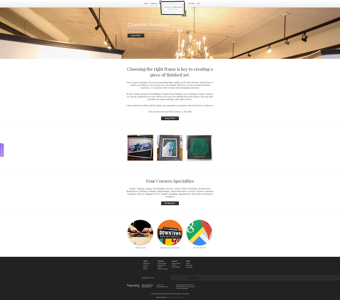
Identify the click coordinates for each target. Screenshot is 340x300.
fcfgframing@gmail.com (162, 286)
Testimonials (189, 267)
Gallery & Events (176, 263)
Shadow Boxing (162, 265)
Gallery (191, 3)
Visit (198, 3)
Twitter (156, 278)
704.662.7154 (160, 284)
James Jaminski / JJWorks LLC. (175, 297)
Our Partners (189, 265)
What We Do (146, 263)
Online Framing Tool (163, 269)
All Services (170, 203)
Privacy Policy (185, 293)
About (146, 3)
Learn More (136, 35)
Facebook (159, 278)
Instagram (161, 278)
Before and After (176, 267)
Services (154, 3)
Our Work (174, 265)
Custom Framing (162, 263)
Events (145, 269)
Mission (145, 267)
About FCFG (170, 118)
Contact (188, 263)
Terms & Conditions (176, 293)
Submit (198, 278)
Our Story (145, 265)
